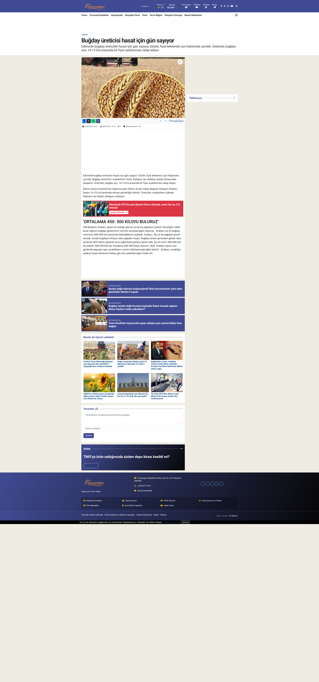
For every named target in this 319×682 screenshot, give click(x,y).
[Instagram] (212, 484)
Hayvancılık (117, 15)
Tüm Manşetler (92, 505)
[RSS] (221, 484)
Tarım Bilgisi (156, 15)
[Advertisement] (212, 74)
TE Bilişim (233, 516)
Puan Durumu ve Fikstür (212, 501)
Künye (156, 515)
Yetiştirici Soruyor (173, 15)
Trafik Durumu (169, 501)
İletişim (163, 515)
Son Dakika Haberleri (133, 505)
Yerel (144, 15)
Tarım (84, 15)
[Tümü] (181, 448)
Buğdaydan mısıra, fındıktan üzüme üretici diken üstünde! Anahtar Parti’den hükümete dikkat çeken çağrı (166, 365)
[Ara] (237, 6)
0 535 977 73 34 (144, 486)
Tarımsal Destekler (99, 15)
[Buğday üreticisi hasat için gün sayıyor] (133, 87)
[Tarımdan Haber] (94, 6)
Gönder (88, 435)
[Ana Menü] (236, 15)
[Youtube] (217, 484)
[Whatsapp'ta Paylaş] (93, 121)
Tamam (185, 522)
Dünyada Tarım (132, 15)
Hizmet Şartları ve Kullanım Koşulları (119, 515)
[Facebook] (203, 484)
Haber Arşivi (169, 505)
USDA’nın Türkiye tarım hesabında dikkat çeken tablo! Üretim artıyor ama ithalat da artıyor (98, 396)
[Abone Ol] (176, 121)
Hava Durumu (131, 501)
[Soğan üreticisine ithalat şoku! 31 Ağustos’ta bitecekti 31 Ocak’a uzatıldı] (133, 350)
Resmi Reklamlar (193, 15)
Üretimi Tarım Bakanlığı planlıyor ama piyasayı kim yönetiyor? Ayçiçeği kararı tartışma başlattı (98, 363)
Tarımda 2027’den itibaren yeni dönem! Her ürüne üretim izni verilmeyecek (165, 396)
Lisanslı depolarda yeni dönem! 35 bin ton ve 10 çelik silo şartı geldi (132, 395)
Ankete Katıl (91, 465)
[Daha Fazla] (98, 121)
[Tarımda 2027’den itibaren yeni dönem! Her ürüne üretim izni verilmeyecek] (167, 382)
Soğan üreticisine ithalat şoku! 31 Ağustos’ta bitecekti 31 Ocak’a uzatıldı (132, 363)
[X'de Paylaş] (88, 121)
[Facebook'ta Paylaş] (84, 121)
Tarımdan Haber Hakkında (92, 515)
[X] (208, 484)
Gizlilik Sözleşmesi (144, 515)
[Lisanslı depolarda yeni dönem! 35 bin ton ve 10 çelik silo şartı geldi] (133, 382)
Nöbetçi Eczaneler (94, 501)
